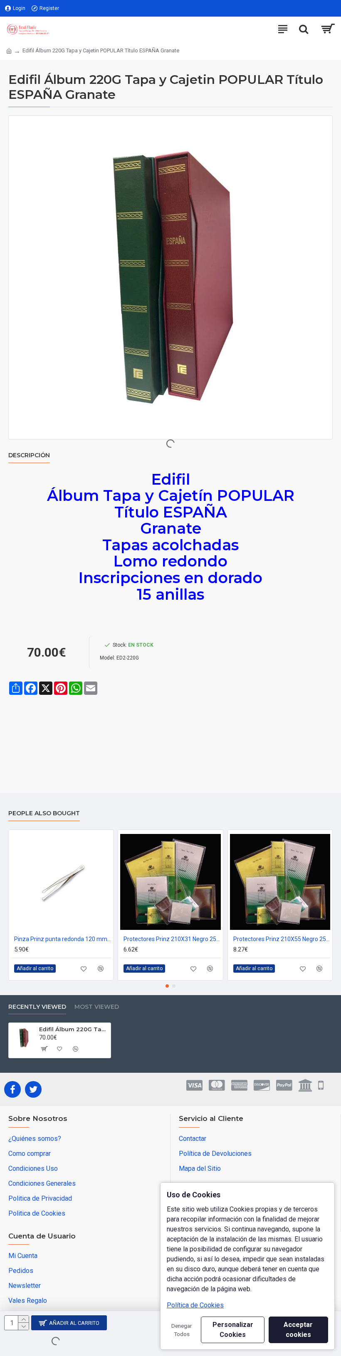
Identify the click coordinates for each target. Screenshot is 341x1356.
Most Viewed (96, 1006)
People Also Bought (44, 813)
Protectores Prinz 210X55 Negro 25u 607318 (281, 939)
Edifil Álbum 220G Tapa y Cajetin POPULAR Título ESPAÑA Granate (73, 1029)
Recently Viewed (37, 1006)
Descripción (29, 455)
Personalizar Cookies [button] (233, 1330)
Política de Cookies (195, 1305)
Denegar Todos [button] (181, 1329)
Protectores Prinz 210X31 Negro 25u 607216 (172, 939)
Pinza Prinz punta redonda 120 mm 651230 (62, 939)
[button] (167, 986)
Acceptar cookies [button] (298, 1330)
